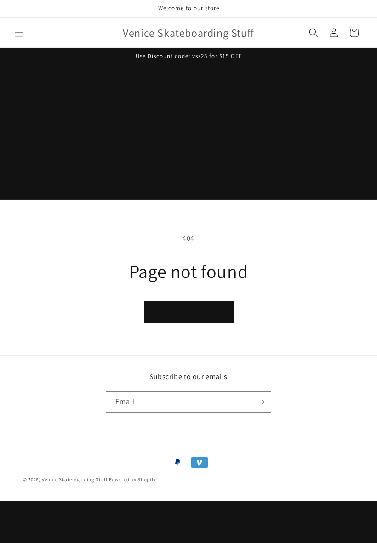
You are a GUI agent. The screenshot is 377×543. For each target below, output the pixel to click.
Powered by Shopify (132, 479)
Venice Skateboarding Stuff (75, 479)
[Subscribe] (261, 402)
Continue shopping (189, 311)
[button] (19, 33)
